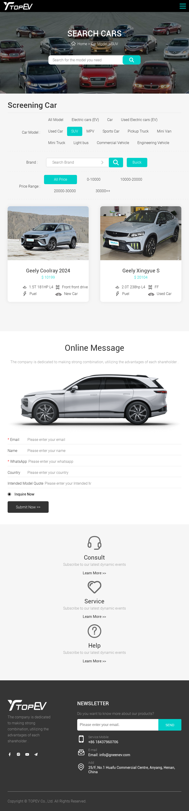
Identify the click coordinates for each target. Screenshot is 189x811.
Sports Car (111, 131)
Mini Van (164, 131)
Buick (137, 162)
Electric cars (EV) (85, 120)
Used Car (55, 131)
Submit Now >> (28, 507)
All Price (60, 179)
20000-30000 (65, 191)
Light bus (81, 143)
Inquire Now (24, 494)
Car (110, 120)
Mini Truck (56, 143)
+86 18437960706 (103, 742)
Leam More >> (94, 573)
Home (82, 44)
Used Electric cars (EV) (139, 120)
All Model (55, 120)
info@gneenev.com (114, 755)
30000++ (103, 191)
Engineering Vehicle (153, 143)
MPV (90, 131)
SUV (114, 44)
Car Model (99, 44)
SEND (169, 725)
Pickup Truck (138, 131)
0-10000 (93, 179)
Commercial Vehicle (113, 143)
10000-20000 (131, 179)
